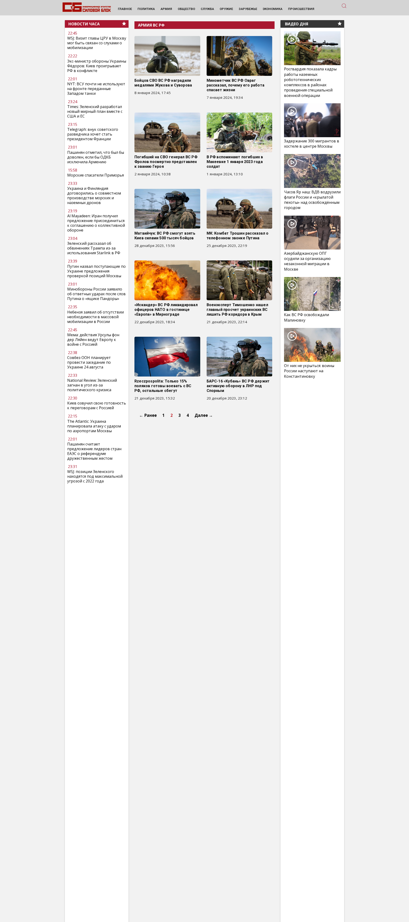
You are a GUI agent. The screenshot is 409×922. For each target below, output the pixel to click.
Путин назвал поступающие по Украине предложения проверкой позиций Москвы (96, 271)
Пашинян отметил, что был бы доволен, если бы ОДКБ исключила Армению (95, 157)
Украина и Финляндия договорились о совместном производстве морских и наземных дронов (94, 195)
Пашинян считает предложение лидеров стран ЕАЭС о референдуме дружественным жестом (94, 451)
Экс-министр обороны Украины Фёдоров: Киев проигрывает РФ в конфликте (96, 66)
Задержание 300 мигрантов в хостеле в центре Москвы (311, 143)
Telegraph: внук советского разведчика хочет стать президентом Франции (92, 134)
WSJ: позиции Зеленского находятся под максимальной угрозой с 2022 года (95, 476)
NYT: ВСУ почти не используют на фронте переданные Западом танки (96, 89)
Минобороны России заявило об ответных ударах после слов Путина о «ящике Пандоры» (96, 294)
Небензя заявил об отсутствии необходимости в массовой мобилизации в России (95, 317)
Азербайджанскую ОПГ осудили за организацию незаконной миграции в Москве (307, 261)
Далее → (204, 415)
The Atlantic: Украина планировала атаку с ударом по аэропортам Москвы (94, 426)
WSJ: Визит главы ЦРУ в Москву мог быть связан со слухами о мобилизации (96, 43)
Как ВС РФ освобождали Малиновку (306, 317)
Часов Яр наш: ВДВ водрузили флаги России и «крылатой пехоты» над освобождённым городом (312, 199)
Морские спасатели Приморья (95, 175)
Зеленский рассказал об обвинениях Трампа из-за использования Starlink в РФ (93, 248)
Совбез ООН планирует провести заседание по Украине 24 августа (89, 362)
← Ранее (148, 415)
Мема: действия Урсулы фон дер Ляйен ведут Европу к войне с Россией (93, 339)
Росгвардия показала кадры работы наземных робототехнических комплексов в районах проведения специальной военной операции (310, 82)
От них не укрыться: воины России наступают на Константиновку (309, 371)
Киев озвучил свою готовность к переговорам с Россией (96, 405)
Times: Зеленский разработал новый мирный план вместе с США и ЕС (94, 111)
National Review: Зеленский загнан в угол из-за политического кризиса (92, 385)
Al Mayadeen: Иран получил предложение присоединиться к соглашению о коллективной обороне (96, 223)
